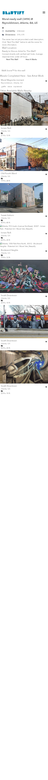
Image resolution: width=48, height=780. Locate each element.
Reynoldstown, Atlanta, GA (12, 83)
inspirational (17, 87)
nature (9, 87)
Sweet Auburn (7, 215)
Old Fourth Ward (9, 173)
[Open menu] (43, 12)
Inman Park (6, 128)
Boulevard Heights (9, 250)
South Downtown (9, 295)
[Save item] (3, 28)
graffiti (3, 87)
